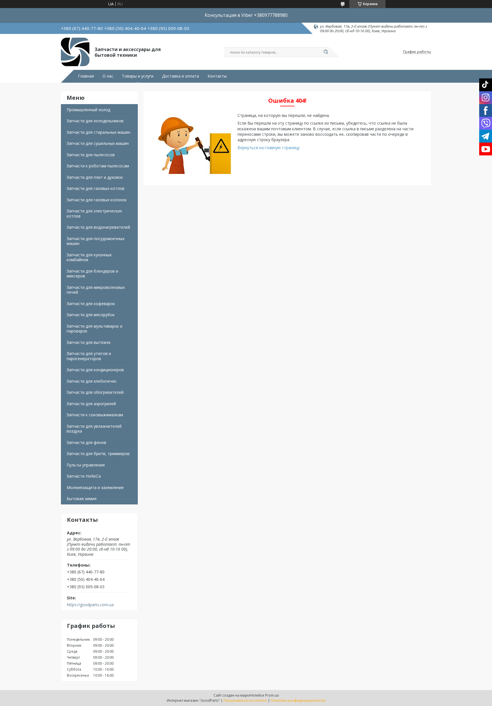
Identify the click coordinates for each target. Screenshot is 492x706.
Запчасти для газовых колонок (97, 199)
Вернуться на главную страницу (268, 147)
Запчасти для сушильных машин (98, 143)
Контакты (217, 76)
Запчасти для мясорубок (91, 314)
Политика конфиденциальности (298, 700)
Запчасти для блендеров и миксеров (92, 273)
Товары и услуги (137, 76)
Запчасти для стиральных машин (98, 132)
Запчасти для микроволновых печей (96, 290)
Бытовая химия (82, 498)
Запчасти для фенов (86, 442)
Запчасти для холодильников (95, 120)
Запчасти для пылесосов (91, 154)
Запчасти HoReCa (84, 476)
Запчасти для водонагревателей (98, 227)
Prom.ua (272, 695)
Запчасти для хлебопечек (91, 381)
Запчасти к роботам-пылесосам (98, 166)
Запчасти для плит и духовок (95, 177)
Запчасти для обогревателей (95, 392)
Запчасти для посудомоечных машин (95, 241)
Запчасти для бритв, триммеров (98, 453)
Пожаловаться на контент (245, 700)
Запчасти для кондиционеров (95, 369)
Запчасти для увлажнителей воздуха (94, 428)
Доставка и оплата (180, 76)
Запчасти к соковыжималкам (95, 414)
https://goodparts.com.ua (90, 604)
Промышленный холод (88, 109)
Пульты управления (86, 465)
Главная (86, 76)
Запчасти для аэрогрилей (91, 403)
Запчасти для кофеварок (91, 303)
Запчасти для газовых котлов (95, 188)
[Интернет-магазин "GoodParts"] (75, 52)
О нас (107, 76)
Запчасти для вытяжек (89, 342)
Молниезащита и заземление (95, 487)
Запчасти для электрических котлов (94, 213)
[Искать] (325, 52)
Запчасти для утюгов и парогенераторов (89, 356)
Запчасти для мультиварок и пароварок (94, 328)
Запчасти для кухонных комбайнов (89, 257)
